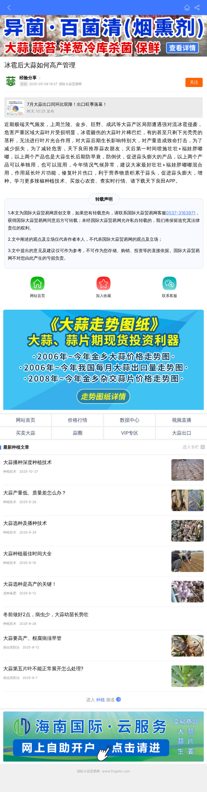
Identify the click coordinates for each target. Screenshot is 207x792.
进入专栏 (191, 446)
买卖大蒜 (25, 433)
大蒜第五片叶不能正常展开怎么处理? (43, 668)
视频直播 (181, 420)
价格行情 (77, 420)
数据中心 (129, 420)
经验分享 (28, 77)
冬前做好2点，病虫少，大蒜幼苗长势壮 (46, 614)
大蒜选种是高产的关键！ (30, 584)
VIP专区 (129, 433)
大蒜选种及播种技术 (25, 523)
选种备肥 (9, 593)
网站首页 (37, 295)
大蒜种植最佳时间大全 (27, 553)
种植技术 (9, 471)
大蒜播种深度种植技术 (27, 462)
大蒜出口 (181, 433)
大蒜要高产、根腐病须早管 (32, 638)
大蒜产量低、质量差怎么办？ (34, 493)
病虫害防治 (11, 647)
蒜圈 (77, 433)
